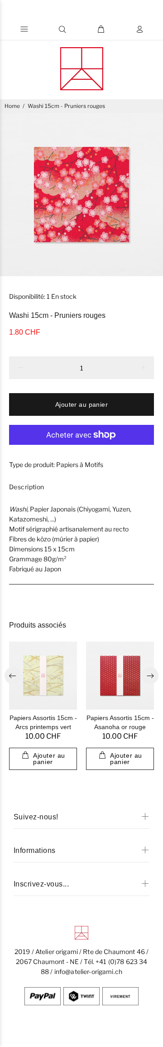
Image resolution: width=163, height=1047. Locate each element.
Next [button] (149, 675)
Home (12, 105)
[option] (81, 194)
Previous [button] (13, 675)
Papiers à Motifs (79, 464)
